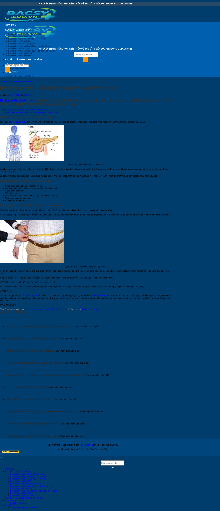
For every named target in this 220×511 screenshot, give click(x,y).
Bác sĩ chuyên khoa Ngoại (20, 53)
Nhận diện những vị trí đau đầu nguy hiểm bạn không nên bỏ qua (34, 363)
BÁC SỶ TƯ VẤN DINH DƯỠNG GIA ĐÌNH (23, 59)
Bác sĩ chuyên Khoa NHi (19, 48)
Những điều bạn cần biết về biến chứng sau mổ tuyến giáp (31, 338)
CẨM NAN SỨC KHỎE (14, 65)
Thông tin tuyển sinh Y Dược (21, 76)
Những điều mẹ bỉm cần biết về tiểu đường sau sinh (28, 399)
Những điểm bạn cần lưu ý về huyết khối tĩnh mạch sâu (30, 351)
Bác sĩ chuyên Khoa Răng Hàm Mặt (24, 43)
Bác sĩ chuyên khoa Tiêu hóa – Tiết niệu (26, 39)
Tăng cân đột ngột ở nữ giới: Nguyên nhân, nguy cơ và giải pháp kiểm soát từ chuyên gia (45, 375)
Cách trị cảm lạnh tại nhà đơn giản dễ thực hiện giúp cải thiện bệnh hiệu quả (39, 326)
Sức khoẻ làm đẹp (16, 68)
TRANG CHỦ (10, 25)
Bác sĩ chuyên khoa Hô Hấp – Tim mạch (26, 36)
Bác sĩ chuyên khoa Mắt (19, 41)
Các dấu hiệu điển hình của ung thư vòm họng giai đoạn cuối (32, 424)
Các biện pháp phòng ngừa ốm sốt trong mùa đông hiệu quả (32, 436)
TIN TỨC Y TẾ (11, 72)
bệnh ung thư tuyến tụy (91, 309)
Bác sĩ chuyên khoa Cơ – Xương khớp (25, 34)
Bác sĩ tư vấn (87, 445)
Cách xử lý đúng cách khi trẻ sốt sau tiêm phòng (27, 387)
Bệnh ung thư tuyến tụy (16, 100)
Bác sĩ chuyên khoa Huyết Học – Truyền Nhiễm (29, 46)
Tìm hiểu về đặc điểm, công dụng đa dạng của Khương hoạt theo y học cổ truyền (42, 412)
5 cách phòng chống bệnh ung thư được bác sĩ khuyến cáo (31, 112)
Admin (27, 95)
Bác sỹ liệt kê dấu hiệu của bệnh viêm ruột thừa (26, 109)
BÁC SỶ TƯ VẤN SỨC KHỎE (17, 30)
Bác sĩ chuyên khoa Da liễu (20, 56)
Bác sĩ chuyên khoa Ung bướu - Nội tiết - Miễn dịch (16, 81)
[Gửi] (85, 59)
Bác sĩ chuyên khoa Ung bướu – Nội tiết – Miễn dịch (31, 51)
